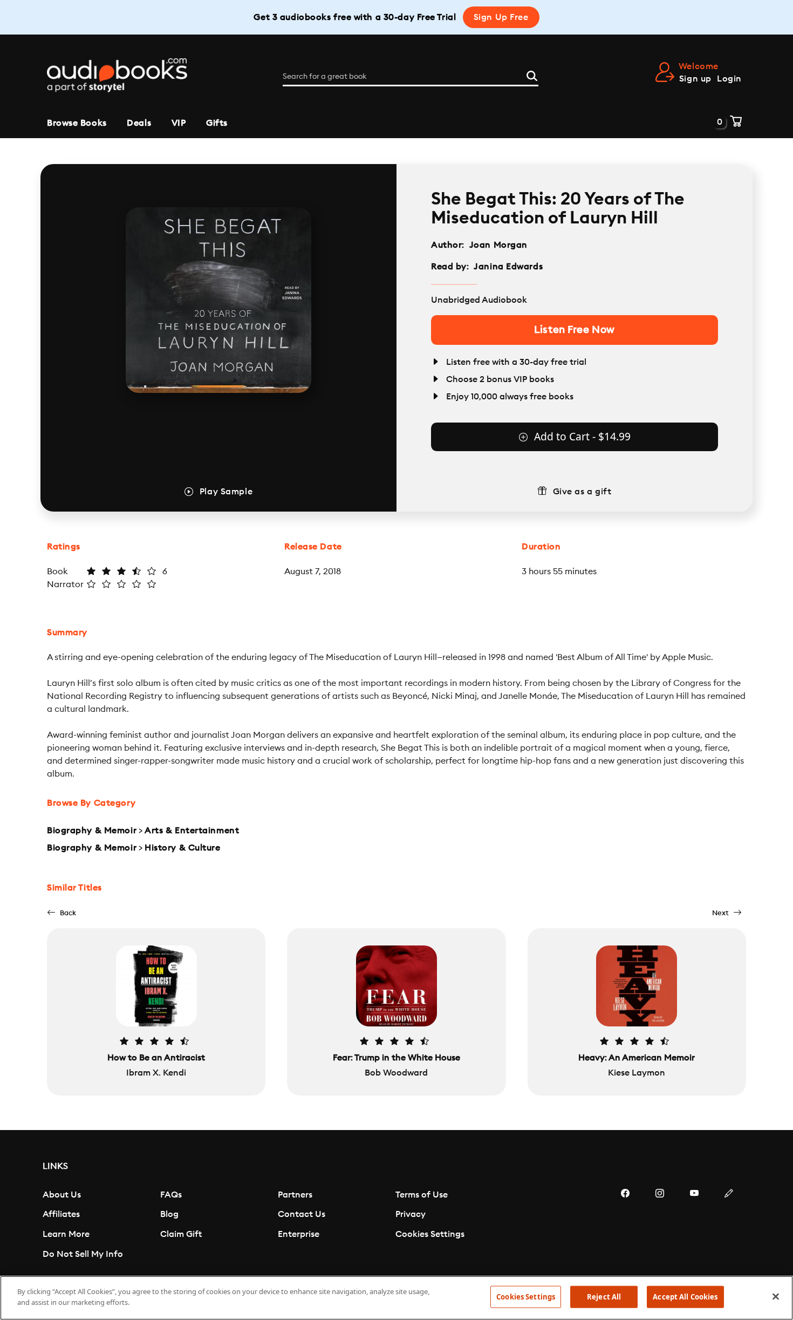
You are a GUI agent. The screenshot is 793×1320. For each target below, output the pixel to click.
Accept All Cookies (685, 1297)
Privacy (410, 1214)
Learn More (66, 1234)
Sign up (695, 79)
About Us (62, 1194)
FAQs (171, 1194)
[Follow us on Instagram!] (659, 1225)
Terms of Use (421, 1194)
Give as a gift (582, 491)
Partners (295, 1194)
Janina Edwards (508, 266)
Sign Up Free (501, 17)
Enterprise (298, 1234)
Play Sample (226, 491)
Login (729, 79)
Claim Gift (181, 1234)
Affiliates (61, 1214)
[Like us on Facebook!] (625, 1225)
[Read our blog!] (729, 1225)
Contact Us (301, 1214)
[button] (61, 913)
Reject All (604, 1297)
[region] (396, 1298)
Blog (169, 1214)
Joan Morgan (498, 245)
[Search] (532, 74)
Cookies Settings (429, 1234)
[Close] (776, 1296)
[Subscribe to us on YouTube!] (694, 1225)
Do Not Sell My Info (83, 1254)
